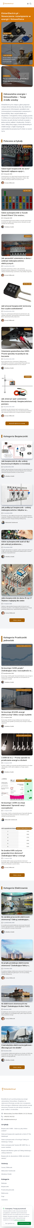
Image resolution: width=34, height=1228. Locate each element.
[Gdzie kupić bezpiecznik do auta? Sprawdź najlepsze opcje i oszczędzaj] (17, 155)
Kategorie (5, 1179)
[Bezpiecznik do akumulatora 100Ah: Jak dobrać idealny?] (17, 32)
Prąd (2, 1196)
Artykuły (4, 1124)
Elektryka (4, 1183)
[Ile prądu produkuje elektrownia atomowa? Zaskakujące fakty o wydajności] (17, 950)
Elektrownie (4, 1193)
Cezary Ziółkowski (10, 613)
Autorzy (4, 1163)
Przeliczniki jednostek (7, 1190)
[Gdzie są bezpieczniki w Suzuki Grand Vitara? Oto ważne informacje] (17, 199)
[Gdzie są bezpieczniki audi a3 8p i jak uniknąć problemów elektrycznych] (17, 534)
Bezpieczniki (5, 1186)
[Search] (30, 3)
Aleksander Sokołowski (11, 522)
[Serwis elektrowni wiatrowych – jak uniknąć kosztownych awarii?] (17, 54)
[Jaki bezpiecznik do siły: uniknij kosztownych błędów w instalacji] (17, 450)
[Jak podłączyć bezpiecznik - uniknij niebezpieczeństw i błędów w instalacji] (17, 494)
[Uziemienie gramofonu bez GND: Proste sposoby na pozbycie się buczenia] (17, 338)
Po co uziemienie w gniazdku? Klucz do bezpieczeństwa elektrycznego (15, 81)
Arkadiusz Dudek (9, 476)
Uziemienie (4, 1200)
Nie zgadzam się (9, 1223)
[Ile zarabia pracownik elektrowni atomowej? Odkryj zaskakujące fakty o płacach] (17, 904)
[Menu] (28, 3)
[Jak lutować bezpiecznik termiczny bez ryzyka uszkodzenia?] (17, 293)
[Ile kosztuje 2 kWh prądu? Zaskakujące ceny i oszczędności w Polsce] (17, 655)
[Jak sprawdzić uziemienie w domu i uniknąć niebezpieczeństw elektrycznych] (17, 245)
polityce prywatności (19, 1220)
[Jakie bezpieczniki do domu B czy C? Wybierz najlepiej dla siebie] (17, 580)
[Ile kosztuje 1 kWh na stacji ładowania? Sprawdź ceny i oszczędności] (17, 790)
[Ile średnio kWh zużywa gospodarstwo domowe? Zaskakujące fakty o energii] (17, 837)
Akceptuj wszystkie (24, 1223)
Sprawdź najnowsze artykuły (17, 423)
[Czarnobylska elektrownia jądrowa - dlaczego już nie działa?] (17, 1034)
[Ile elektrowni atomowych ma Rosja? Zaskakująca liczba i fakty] (17, 993)
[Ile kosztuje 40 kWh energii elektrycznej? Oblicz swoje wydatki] (17, 699)
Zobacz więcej (17, 620)
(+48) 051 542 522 (9, 1116)
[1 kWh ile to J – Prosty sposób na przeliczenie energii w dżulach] (17, 744)
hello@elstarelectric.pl (10, 1119)
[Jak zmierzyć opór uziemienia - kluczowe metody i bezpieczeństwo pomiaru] (17, 386)
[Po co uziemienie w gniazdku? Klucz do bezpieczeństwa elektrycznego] (17, 76)
